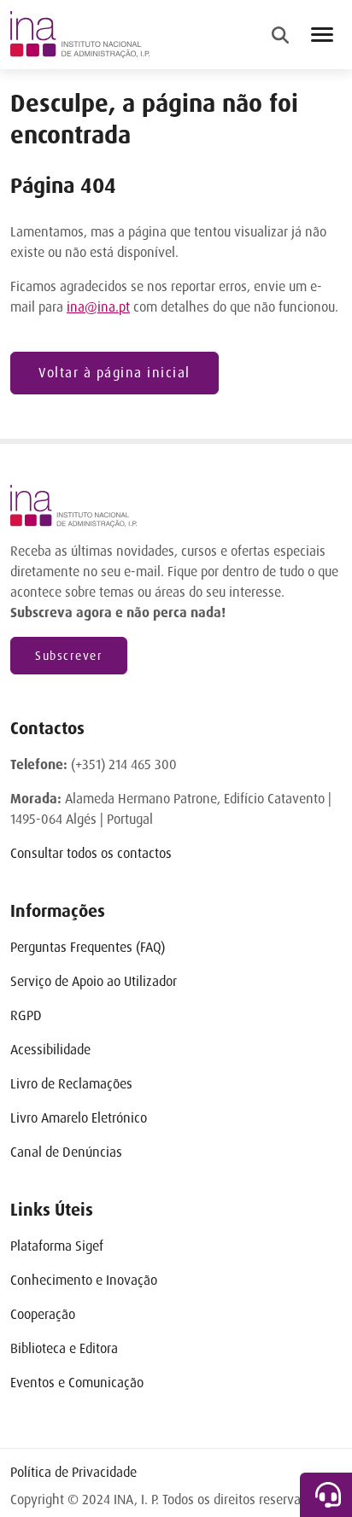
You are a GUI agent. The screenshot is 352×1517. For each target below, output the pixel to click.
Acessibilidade (50, 1050)
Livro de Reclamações (71, 1084)
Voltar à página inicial (114, 373)
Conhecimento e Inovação (83, 1280)
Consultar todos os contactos (91, 853)
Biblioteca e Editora (64, 1348)
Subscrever (69, 655)
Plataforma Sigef (56, 1246)
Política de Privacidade (73, 1472)
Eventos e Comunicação (77, 1383)
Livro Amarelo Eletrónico (78, 1118)
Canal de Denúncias (66, 1152)
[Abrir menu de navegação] (322, 34)
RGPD (26, 1015)
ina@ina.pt (98, 307)
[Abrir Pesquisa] (280, 35)
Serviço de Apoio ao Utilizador (93, 981)
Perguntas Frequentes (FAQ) (87, 947)
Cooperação (42, 1314)
